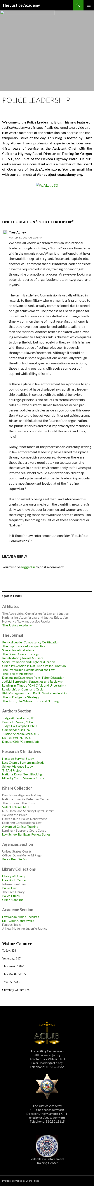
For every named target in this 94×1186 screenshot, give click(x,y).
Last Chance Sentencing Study (23, 762)
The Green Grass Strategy (20, 654)
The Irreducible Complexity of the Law (28, 670)
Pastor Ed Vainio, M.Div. (18, 722)
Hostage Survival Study (18, 758)
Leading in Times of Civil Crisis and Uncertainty (34, 685)
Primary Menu (89, 5)
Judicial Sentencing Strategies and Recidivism (33, 681)
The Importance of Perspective (23, 646)
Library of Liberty (13, 876)
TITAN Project (12, 770)
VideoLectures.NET (15, 807)
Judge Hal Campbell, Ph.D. (19, 726)
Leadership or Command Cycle (23, 689)
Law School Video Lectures (20, 917)
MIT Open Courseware (18, 920)
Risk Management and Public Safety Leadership (34, 693)
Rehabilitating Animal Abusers (22, 658)
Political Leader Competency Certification (30, 642)
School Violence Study (17, 766)
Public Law (9, 888)
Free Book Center (14, 880)
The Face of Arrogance (17, 673)
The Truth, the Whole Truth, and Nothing (30, 701)
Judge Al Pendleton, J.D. (18, 718)
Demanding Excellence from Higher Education (33, 677)
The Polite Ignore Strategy (20, 697)
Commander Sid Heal (16, 730)
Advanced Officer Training (20, 826)
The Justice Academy (21, 5)
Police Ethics (11, 896)
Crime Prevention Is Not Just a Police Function (34, 666)
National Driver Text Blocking (22, 774)
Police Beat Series (14, 859)
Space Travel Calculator (18, 650)
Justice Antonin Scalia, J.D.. (20, 734)
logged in (28, 567)
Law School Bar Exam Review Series (26, 834)
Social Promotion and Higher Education (28, 662)
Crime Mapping (12, 900)
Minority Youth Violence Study (23, 778)
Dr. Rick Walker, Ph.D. (16, 737)
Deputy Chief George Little (21, 741)
